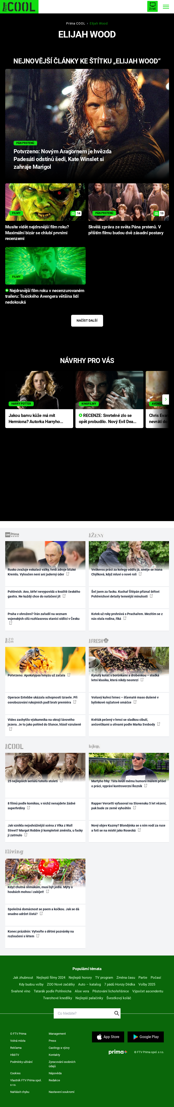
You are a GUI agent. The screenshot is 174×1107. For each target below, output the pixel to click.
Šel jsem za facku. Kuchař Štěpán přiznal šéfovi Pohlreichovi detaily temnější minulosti (125, 594)
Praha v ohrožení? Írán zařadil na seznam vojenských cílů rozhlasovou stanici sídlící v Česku (44, 616)
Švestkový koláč (118, 998)
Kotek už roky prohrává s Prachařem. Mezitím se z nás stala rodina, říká (127, 616)
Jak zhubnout (23, 978)
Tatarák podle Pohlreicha (52, 991)
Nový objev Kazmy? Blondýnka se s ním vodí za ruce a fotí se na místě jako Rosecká (128, 828)
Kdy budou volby (31, 984)
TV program (104, 978)
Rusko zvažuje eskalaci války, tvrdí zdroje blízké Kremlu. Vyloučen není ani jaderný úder (42, 572)
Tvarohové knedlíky (57, 998)
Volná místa (17, 1040)
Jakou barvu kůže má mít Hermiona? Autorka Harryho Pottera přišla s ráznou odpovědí (34, 419)
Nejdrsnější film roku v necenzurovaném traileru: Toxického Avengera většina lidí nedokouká (44, 296)
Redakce (54, 1080)
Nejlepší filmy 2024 (50, 978)
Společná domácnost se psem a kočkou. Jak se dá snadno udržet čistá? (43, 911)
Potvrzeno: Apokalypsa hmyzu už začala (37, 675)
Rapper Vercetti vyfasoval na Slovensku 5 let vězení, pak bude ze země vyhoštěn (128, 806)
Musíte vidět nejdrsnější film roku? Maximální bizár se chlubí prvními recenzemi (37, 232)
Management (57, 1033)
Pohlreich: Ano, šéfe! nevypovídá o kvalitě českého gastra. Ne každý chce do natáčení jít (44, 594)
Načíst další (87, 320)
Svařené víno (20, 991)
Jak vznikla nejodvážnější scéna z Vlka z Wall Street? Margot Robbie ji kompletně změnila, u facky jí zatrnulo (45, 830)
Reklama (16, 1047)
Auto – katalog (89, 984)
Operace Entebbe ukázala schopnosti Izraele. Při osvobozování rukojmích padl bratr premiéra (42, 700)
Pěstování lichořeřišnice (110, 991)
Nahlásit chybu (19, 1092)
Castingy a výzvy (59, 1047)
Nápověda (55, 1073)
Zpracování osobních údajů (62, 1064)
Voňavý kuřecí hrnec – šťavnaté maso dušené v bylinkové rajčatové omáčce (125, 700)
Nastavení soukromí (61, 1092)
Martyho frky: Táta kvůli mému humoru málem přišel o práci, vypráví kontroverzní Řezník (128, 783)
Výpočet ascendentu (147, 991)
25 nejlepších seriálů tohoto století (33, 781)
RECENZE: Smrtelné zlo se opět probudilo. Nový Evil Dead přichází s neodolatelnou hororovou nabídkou (107, 419)
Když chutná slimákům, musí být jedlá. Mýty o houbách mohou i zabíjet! (40, 889)
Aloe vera (82, 991)
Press (52, 1040)
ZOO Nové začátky (61, 984)
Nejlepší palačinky (89, 998)
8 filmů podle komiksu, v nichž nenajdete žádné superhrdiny (41, 806)
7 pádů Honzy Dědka (119, 984)
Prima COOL (75, 23)
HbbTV (14, 1055)
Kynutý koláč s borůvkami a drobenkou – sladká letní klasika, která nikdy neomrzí (125, 677)
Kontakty (54, 1055)
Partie (142, 978)
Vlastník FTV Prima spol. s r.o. (25, 1083)
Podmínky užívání (21, 1062)
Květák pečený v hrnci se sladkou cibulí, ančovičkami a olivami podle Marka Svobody (123, 722)
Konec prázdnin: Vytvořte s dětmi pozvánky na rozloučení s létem (41, 934)
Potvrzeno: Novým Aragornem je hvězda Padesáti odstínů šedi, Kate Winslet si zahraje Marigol (62, 159)
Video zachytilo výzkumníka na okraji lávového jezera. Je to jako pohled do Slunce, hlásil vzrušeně (44, 722)
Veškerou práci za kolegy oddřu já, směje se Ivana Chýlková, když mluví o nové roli (126, 572)
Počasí (156, 978)
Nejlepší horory (80, 978)
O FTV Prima (18, 1033)
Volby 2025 (146, 984)
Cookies (15, 1073)
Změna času (125, 978)
